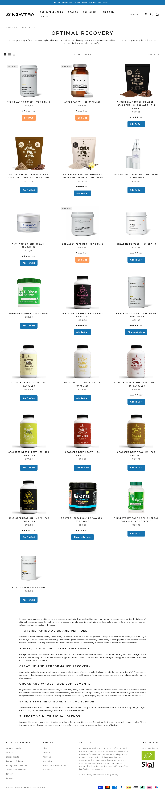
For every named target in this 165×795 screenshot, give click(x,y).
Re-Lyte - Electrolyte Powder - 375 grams (82, 519)
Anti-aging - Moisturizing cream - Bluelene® (136, 176)
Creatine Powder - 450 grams (136, 244)
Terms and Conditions (16, 769)
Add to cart (136, 124)
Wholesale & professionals (55, 765)
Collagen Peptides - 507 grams (82, 244)
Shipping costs (12, 757)
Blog (45, 748)
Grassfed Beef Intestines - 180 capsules (28, 453)
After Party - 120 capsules (82, 102)
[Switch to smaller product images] (9, 54)
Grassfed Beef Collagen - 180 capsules (82, 384)
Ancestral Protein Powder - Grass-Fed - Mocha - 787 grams (29, 176)
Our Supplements (51, 12)
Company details (13, 748)
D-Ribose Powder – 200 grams (28, 313)
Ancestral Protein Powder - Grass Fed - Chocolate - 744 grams (136, 105)
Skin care (89, 12)
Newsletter (48, 769)
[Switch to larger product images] (5, 54)
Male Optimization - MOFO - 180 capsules (29, 519)
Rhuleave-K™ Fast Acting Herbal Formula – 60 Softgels (136, 519)
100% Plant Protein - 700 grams (28, 102)
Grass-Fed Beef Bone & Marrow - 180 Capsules (136, 384)
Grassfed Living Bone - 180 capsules (28, 384)
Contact (9, 752)
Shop (16, 27)
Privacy (9, 774)
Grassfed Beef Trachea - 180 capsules (136, 453)
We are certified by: (150, 748)
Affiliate (46, 752)
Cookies (9, 778)
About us (47, 757)
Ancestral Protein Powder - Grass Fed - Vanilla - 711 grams (82, 176)
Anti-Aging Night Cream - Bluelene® (29, 245)
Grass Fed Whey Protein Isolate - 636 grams (136, 315)
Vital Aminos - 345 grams (29, 587)
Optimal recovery (29, 27)
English (134, 14)
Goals (44, 16)
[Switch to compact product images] (14, 54)
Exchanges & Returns (15, 761)
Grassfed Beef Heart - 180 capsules (82, 453)
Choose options (136, 332)
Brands (73, 12)
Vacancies (47, 761)
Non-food (107, 12)
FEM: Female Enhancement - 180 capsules (82, 315)
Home (8, 27)
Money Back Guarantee (16, 765)
